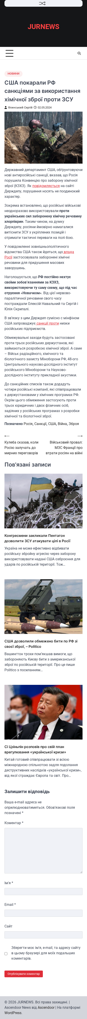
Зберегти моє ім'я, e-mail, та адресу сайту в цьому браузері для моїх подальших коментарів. (46, 953)
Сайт (8, 926)
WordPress (12, 1013)
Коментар (13, 823)
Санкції (40, 424)
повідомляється (46, 186)
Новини (13, 73)
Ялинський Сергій (20, 107)
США (52, 424)
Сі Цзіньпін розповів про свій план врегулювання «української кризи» (35, 749)
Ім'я (8, 883)
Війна (62, 424)
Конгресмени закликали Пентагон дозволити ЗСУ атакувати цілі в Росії (37, 538)
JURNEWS (43, 27)
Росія (28, 424)
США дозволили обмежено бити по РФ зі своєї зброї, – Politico (40, 644)
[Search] (79, 53)
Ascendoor (46, 1007)
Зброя (74, 424)
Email (10, 904)
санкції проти (47, 323)
